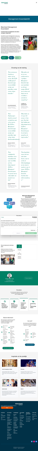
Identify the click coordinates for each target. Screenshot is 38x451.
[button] (4, 57)
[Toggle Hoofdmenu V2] (36, 2)
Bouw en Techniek (8, 415)
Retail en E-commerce (9, 427)
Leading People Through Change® (15, 424)
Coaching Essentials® (15, 418)
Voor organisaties (3, 415)
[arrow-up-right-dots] (5, 301)
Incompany (22, 415)
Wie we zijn (34, 414)
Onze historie (28, 419)
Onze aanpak (28, 416)
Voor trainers (3, 419)
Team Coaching (21, 420)
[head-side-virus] (14, 301)
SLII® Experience (15, 432)
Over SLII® (28, 421)
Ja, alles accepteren (31, 233)
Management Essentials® (15, 427)
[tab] (19, 246)
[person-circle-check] (33, 301)
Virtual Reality (21, 426)
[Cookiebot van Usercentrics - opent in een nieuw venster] (33, 217)
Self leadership (15, 430)
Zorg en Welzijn (8, 418)
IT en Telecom (8, 432)
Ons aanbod (28, 418)
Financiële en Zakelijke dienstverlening (9, 424)
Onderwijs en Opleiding (9, 420)
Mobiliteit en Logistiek (9, 430)
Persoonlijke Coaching (22, 418)
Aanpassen (18, 233)
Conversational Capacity (15, 420)
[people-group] (24, 301)
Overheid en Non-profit (9, 435)
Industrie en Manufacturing (9, 438)
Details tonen (33, 230)
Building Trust (14, 415)
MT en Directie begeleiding (22, 423)
